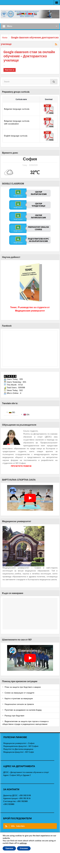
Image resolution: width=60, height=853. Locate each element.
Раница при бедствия (14, 715)
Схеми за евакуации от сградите (19, 693)
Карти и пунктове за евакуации (19, 698)
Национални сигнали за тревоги (19, 704)
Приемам (9, 848)
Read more (9, 70)
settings (23, 843)
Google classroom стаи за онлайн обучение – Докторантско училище (29, 56)
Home (4, 37)
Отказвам (24, 848)
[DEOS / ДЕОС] (30, 14)
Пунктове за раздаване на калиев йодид (23, 710)
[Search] (53, 82)
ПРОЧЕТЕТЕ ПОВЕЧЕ (21, 466)
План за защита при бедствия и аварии (23, 687)
